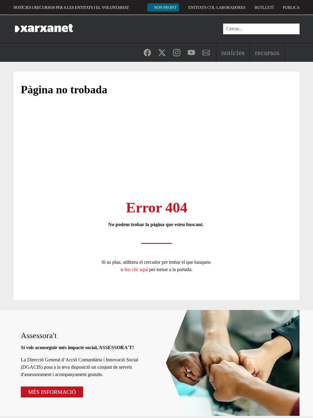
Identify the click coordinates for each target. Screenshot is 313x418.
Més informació (52, 392)
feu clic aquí (136, 269)
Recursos (267, 53)
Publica (291, 7)
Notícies (233, 53)
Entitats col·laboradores (216, 7)
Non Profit (165, 7)
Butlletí (264, 7)
